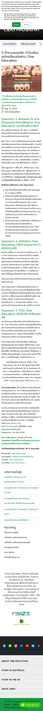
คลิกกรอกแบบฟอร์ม (9, 426)
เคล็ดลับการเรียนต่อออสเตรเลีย (19, 101)
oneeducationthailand (22, 456)
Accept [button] (16, 25)
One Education (18, 453)
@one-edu (34, 380)
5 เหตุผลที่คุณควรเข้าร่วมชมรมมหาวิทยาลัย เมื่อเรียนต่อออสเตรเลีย (19, 501)
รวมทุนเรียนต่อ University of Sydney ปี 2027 (21, 511)
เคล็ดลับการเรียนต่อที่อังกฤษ (14, 99)
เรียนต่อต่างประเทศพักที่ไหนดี (16, 520)
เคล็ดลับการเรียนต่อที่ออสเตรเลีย (19, 96)
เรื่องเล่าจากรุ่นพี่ (28, 44)
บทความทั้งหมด (9, 44)
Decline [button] (26, 25)
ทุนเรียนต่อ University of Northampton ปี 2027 (15, 479)
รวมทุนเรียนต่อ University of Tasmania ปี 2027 (21, 490)
